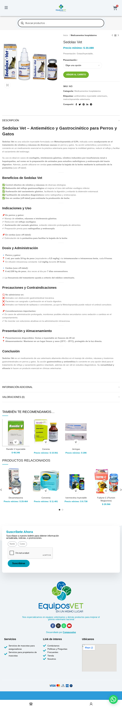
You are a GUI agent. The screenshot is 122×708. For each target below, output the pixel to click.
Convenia (46, 497)
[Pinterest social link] (84, 104)
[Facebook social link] (76, 104)
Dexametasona (16, 497)
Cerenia (46, 449)
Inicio (65, 35)
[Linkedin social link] (87, 104)
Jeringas (76, 449)
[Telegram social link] (91, 104)
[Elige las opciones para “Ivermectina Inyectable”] (76, 490)
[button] (106, 490)
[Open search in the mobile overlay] (61, 23)
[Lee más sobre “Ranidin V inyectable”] (15, 442)
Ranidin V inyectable (15, 449)
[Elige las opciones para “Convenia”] (46, 490)
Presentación (70, 60)
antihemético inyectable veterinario (90, 96)
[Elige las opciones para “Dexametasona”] (15, 490)
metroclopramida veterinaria (76, 99)
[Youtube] (69, 625)
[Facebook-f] (52, 625)
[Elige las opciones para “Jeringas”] (76, 442)
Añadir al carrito (76, 74)
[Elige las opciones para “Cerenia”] (46, 442)
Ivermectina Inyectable (76, 497)
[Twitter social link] (80, 104)
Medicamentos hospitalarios (84, 35)
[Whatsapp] (63, 625)
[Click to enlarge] (7, 85)
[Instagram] (58, 625)
